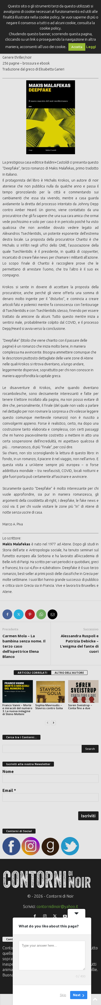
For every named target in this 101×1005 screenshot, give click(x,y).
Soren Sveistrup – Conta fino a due (80, 706)
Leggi (91, 47)
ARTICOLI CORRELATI (32, 672)
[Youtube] (65, 916)
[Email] (52, 614)
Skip (63, 995)
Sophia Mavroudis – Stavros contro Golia (49, 706)
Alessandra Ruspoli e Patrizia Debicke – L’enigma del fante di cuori (79, 643)
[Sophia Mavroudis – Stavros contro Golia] (50, 691)
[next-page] (53, 722)
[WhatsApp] (41, 614)
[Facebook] (7, 614)
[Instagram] (46, 916)
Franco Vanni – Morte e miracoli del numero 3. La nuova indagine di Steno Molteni (17, 709)
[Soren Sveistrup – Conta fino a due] (83, 691)
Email (9, 790)
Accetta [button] (76, 47)
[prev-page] (47, 722)
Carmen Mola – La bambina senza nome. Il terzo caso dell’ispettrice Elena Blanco (23, 646)
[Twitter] (19, 614)
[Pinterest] (30, 614)
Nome (8, 771)
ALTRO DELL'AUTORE (69, 672)
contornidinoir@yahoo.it (57, 906)
